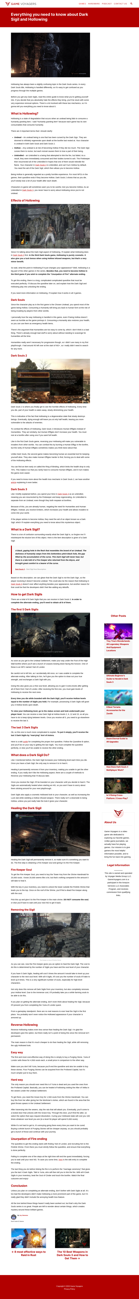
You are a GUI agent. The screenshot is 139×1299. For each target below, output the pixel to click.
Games (21, 1221)
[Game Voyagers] (23, 4)
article (13, 482)
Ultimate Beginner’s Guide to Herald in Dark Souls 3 (117, 678)
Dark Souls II (15, 1221)
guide (25, 742)
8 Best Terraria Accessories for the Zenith (115, 710)
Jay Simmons (24, 1215)
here (61, 1160)
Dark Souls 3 (40, 165)
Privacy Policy (69, 1289)
